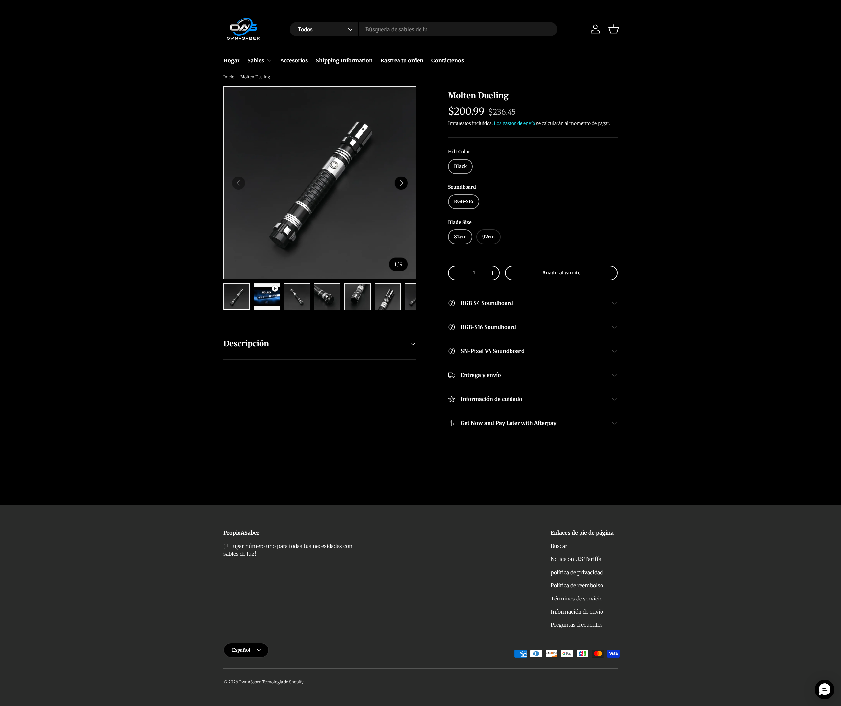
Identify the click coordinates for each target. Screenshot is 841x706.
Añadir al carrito (561, 273)
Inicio (228, 77)
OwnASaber (249, 681)
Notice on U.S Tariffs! (577, 559)
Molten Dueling (255, 77)
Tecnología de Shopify (283, 681)
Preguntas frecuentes (577, 625)
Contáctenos (447, 60)
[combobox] (423, 29)
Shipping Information (344, 60)
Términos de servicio (576, 598)
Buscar (559, 546)
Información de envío (577, 611)
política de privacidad (577, 572)
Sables (255, 60)
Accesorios (294, 60)
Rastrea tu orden (401, 60)
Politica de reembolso (577, 585)
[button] (613, 29)
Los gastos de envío (514, 123)
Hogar (231, 60)
